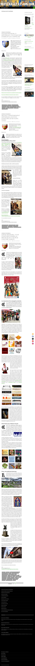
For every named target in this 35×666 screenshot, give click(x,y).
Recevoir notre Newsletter (28, 46)
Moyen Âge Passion (4, 7)
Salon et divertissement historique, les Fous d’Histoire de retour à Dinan (11, 118)
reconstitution (4, 578)
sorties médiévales (9, 579)
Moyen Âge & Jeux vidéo (4, 603)
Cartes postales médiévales (4, 632)
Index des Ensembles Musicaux (5, 622)
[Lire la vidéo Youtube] (12, 552)
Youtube (28, 36)
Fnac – (33, 23)
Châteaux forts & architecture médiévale (7, 589)
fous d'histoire (10, 576)
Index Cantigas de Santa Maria (5, 627)
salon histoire (4, 579)
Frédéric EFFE (10, 38)
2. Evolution (30, 83)
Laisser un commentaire (16, 38)
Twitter (26, 36)
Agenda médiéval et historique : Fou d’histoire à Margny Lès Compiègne (12, 35)
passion (20, 577)
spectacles (3, 580)
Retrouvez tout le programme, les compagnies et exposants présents (11, 92)
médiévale (9, 577)
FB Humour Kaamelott (30, 37)
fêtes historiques (4, 576)
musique (16, 577)
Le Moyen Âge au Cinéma (4, 600)
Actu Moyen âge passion (4, 611)
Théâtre (14, 580)
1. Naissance (26, 83)
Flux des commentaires (4, 659)
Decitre (27, 25)
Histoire (14, 576)
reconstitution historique (11, 578)
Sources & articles (3, 608)
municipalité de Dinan (11, 382)
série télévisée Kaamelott (28, 89)
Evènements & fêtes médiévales (5, 592)
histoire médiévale (18, 576)
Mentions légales (3, 656)
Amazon (30, 26)
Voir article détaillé (27, 27)
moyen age (12, 577)
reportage (17, 578)
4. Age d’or (31, 84)
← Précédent (10, 583)
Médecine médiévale (4, 605)
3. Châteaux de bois (28, 84)
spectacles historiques (9, 580)
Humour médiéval (3, 597)
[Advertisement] (11, 22)
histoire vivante (4, 577)
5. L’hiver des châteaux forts (29, 85)
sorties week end (15, 579)
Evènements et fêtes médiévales (6, 233)
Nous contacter (3, 653)
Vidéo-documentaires (4, 594)
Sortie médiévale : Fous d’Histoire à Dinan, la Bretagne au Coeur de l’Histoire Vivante (10, 237)
